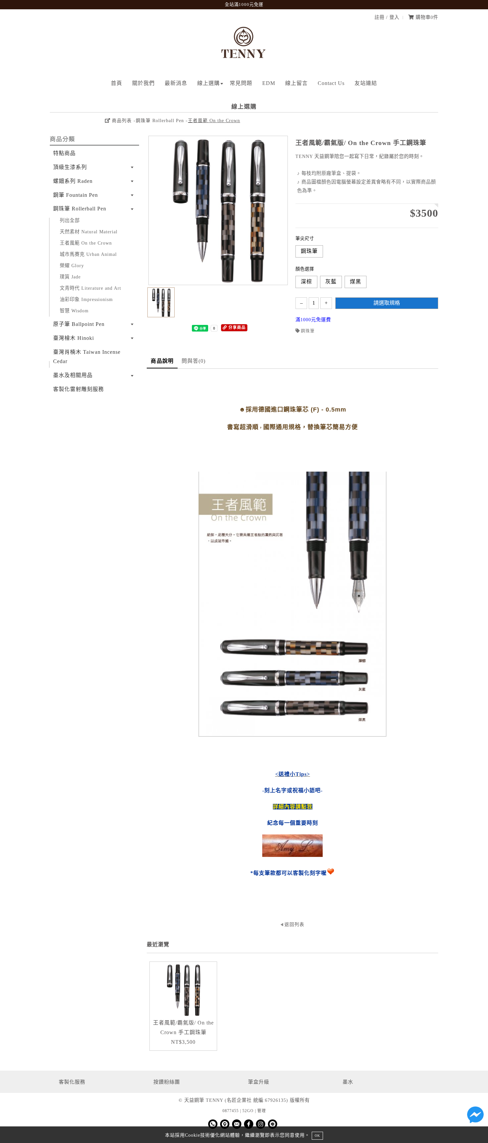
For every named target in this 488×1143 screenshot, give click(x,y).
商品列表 (121, 120)
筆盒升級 (258, 1082)
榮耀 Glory (72, 265)
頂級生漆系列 (70, 167)
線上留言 (296, 83)
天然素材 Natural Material (89, 231)
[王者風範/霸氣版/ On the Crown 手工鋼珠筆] (183, 990)
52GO (248, 1110)
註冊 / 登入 (386, 17)
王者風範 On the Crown (214, 120)
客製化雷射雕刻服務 (78, 389)
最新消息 (176, 83)
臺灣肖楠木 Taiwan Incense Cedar (87, 356)
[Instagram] (260, 1124)
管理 (261, 1110)
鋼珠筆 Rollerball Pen (160, 120)
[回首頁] (244, 63)
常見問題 (241, 83)
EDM (268, 83)
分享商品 (236, 327)
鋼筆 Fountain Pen (75, 195)
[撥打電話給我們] (212, 1124)
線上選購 (208, 83)
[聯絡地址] (224, 1124)
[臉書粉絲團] (248, 1124)
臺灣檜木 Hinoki (73, 338)
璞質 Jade (70, 276)
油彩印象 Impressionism (86, 299)
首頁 (116, 83)
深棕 (306, 281)
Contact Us (331, 83)
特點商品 (64, 153)
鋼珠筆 (309, 251)
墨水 (348, 1082)
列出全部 (70, 220)
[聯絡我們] (475, 1116)
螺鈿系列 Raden (73, 181)
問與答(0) (194, 361)
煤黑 (355, 281)
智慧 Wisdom (74, 310)
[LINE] (272, 1124)
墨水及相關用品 (73, 375)
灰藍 (331, 281)
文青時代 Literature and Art (90, 288)
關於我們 (143, 83)
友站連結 (366, 83)
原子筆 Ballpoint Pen (79, 324)
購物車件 (426, 17)
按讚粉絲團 (166, 1082)
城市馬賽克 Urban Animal (88, 254)
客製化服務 (72, 1082)
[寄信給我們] (236, 1124)
